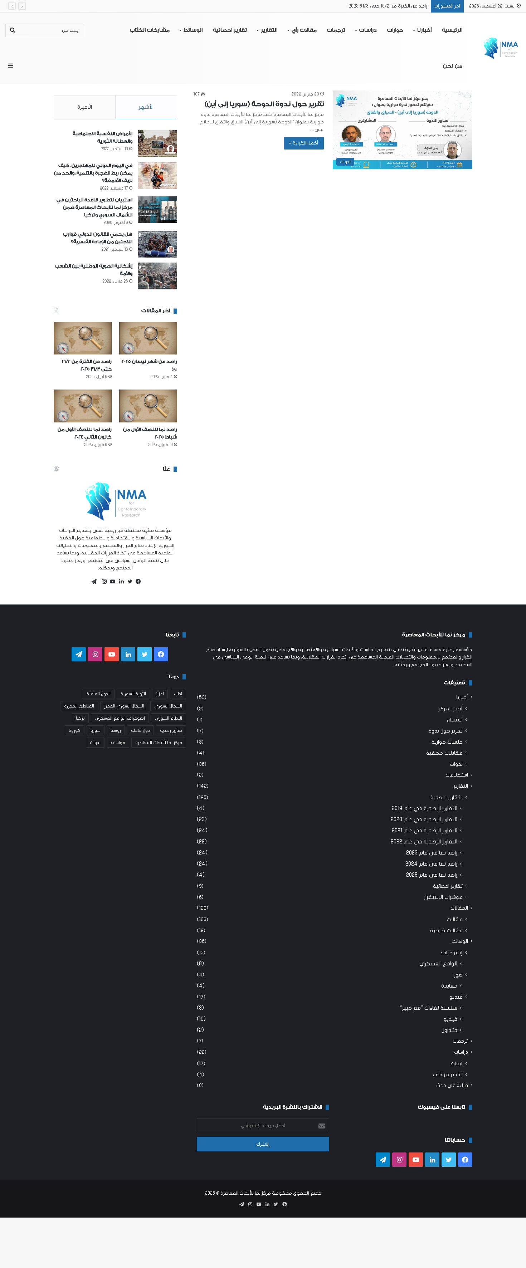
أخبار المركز (450, 708)
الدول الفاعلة (99, 694)
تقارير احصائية (230, 30)
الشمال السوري (168, 706)
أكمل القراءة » (303, 143)
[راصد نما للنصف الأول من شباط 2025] (148, 406)
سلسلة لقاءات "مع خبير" (428, 1008)
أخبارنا (424, 30)
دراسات (368, 30)
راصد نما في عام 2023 (431, 853)
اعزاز (160, 694)
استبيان (455, 720)
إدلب (178, 694)
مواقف (118, 742)
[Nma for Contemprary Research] (501, 48)
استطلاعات (456, 775)
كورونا (75, 730)
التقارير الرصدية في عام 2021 (424, 830)
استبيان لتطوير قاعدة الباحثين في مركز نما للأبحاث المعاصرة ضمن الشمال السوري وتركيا (94, 207)
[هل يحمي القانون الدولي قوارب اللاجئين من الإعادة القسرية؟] (157, 244)
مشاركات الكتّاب (150, 30)
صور (458, 975)
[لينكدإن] (119, 581)
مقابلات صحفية (444, 753)
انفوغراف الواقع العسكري (120, 718)
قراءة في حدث (452, 1085)
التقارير (269, 30)
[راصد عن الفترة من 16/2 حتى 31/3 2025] (83, 338)
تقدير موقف (448, 1074)
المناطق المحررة (79, 706)
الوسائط (193, 30)
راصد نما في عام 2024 (431, 864)
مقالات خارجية (446, 930)
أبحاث (456, 1063)
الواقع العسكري (438, 963)
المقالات (459, 908)
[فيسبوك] (136, 581)
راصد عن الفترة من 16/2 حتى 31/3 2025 (388, 6)
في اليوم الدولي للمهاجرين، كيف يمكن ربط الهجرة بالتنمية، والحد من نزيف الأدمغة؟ (93, 173)
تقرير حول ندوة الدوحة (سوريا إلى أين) (264, 104)
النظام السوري (168, 718)
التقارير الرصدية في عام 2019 (424, 808)
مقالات (455, 919)
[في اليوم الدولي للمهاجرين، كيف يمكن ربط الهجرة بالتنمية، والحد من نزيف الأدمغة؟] (157, 175)
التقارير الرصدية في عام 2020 (424, 819)
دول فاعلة (140, 730)
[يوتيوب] (111, 581)
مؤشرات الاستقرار (443, 897)
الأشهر (146, 107)
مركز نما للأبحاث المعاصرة (158, 742)
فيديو (456, 997)
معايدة (449, 986)
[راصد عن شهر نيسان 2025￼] (148, 338)
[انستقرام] (102, 581)
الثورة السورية (133, 694)
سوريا (96, 730)
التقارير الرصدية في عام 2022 (424, 841)
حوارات (395, 30)
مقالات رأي (304, 30)
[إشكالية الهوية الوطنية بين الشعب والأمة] (157, 276)
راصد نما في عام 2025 (431, 875)
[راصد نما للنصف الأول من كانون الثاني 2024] (83, 406)
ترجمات (336, 30)
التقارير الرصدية (446, 797)
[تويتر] (128, 581)
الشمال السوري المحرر (124, 706)
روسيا (116, 730)
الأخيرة (84, 107)
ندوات (456, 764)
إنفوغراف (451, 952)
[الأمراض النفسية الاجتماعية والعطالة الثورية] (157, 143)
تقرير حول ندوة (446, 731)
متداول (449, 1030)
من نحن (452, 66)
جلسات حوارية (447, 742)
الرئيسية (452, 30)
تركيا (80, 718)
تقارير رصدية (171, 730)
